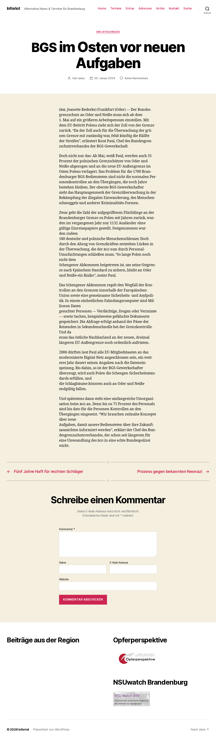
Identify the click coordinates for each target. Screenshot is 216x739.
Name (62, 562)
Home (102, 8)
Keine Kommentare (136, 78)
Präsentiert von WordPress (51, 729)
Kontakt (174, 8)
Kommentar (67, 529)
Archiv (160, 8)
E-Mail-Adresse (119, 562)
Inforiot (13, 8)
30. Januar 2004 (104, 78)
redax (81, 78)
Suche (187, 8)
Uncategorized (108, 31)
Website (64, 579)
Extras (130, 8)
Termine (116, 8)
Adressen (145, 8)
